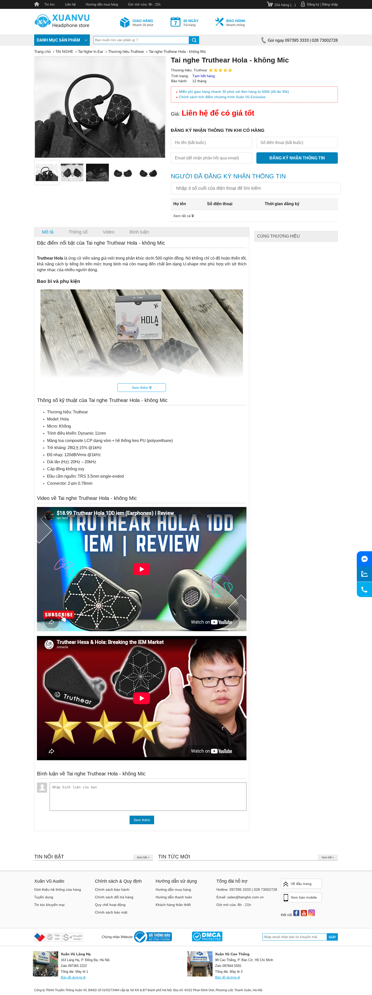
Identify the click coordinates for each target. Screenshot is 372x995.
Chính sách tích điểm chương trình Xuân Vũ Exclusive (222, 97)
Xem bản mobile (304, 897)
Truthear (200, 70)
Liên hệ (70, 4)
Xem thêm (140, 388)
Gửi (332, 937)
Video (108, 232)
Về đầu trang (301, 884)
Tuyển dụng (43, 897)
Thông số (78, 232)
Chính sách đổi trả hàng (114, 897)
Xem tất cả (182, 216)
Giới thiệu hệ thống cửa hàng (57, 889)
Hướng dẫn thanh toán (174, 897)
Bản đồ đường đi (73, 977)
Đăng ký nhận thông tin (297, 158)
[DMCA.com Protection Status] (207, 937)
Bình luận (139, 232)
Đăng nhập (330, 4)
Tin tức (49, 4)
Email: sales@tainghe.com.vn (240, 897)
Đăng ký (313, 4)
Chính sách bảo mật (111, 912)
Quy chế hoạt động (110, 905)
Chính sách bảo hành (112, 889)
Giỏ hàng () (285, 5)
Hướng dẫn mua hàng (102, 4)
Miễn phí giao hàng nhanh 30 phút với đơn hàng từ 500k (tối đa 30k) (234, 92)
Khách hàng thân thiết (173, 905)
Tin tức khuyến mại (49, 905)
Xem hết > (143, 857)
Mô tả (47, 232)
